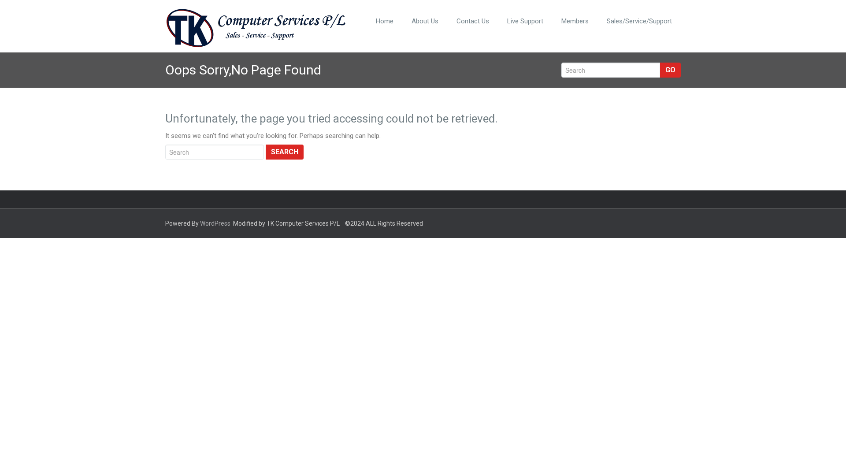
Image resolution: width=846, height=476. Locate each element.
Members (575, 21)
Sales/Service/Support (639, 21)
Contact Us (472, 21)
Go (670, 70)
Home (384, 21)
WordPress (215, 223)
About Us (425, 21)
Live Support (525, 21)
